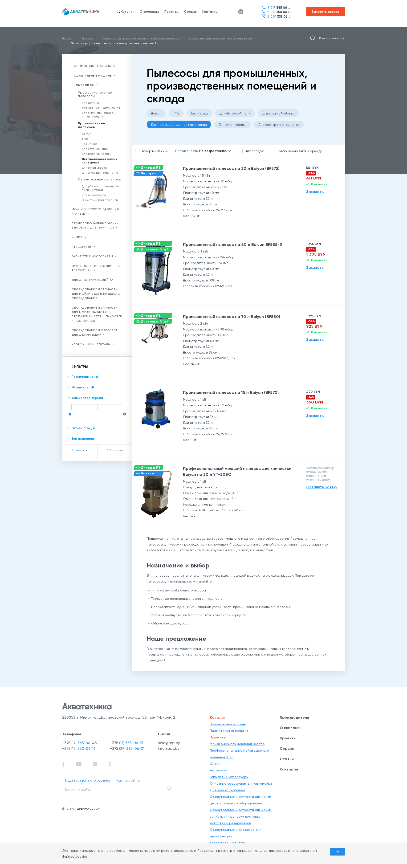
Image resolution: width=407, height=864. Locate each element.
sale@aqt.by (169, 743)
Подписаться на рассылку (87, 780)
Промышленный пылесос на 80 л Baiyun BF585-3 (232, 244)
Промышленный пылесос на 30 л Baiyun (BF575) (231, 168)
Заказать (315, 191)
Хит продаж (254, 151)
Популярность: (186, 150)
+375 (79, 743)
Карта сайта (128, 780)
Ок (337, 851)
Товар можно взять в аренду (299, 151)
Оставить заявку (321, 487)
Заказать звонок (325, 12)
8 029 (279, 17)
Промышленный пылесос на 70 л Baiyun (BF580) (231, 316)
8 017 (279, 7)
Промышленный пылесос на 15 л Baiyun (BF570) (231, 392)
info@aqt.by (168, 748)
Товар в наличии (155, 151)
